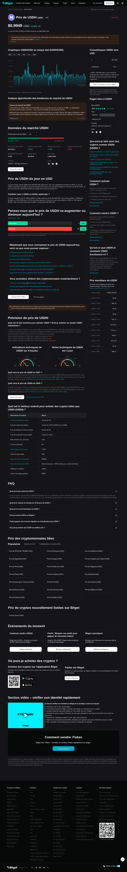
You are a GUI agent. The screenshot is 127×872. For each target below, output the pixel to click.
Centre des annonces (13, 816)
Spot (31, 792)
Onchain (32, 802)
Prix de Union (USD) (16, 615)
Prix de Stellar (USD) (54, 597)
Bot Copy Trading (35, 826)
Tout (34, 54)
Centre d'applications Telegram (40, 853)
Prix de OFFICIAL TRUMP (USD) (21, 551)
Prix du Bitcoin (57, 819)
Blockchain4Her (12, 843)
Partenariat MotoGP (13, 836)
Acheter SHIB (57, 812)
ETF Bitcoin (56, 833)
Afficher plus (94, 273)
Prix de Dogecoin (58, 853)
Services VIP (80, 809)
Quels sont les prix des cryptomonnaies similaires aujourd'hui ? (32, 273)
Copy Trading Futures (37, 822)
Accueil (10, 9)
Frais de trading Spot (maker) (19, 420)
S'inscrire (109, 3)
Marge (32, 812)
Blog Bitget (10, 809)
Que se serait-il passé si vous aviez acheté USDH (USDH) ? (31, 263)
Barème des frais (81, 836)
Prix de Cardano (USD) (55, 574)
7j (14, 54)
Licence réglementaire (106, 806)
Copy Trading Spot (36, 819)
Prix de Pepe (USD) (16, 574)
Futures (32, 796)
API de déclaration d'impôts (84, 839)
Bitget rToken (57, 856)
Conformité (102, 802)
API (31, 833)
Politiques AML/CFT (105, 809)
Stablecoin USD (96, 119)
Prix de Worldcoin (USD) (93, 551)
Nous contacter (11, 796)
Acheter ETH (57, 799)
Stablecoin (95, 115)
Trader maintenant (72, 678)
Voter (83, 223)
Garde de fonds (81, 822)
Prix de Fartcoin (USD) (93, 582)
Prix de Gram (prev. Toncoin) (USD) (21, 582)
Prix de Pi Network (59, 839)
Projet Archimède (81, 819)
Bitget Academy (12, 806)
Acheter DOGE (58, 802)
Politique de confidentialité (107, 812)
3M (24, 54)
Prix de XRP (57, 836)
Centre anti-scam (81, 802)
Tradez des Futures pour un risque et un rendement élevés (104, 163)
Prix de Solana (57, 846)
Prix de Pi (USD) (53, 582)
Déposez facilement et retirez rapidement (104, 152)
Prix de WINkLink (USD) (93, 590)
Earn (31, 816)
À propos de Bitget (13, 792)
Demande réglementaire (107, 799)
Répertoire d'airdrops (36, 860)
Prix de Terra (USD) (16, 566)
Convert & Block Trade (37, 809)
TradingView (34, 846)
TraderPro (33, 839)
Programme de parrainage (84, 833)
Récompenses (80, 829)
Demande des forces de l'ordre (109, 796)
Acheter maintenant (96, 202)
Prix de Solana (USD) (17, 597)
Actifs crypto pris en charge (18, 449)
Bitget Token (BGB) (13, 812)
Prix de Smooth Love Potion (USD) (97, 559)
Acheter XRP (57, 806)
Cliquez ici (38, 39)
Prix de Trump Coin (59, 849)
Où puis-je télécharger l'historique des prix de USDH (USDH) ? (32, 269)
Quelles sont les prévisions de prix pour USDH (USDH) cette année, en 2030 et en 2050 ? (41, 266)
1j (9, 54)
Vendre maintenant (96, 237)
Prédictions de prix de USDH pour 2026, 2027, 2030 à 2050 (45, 379)
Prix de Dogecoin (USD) (93, 566)
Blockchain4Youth (12, 839)
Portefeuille (33, 843)
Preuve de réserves (13, 819)
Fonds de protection (13, 822)
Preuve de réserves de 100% (19, 464)
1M (19, 54)
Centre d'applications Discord (39, 856)
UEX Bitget (10, 826)
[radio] (96, 109)
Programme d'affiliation (83, 812)
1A (29, 54)
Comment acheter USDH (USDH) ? (22, 252)
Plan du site (10, 846)
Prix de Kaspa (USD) (54, 559)
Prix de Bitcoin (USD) (16, 590)
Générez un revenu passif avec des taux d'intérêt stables (104, 168)
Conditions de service (106, 816)
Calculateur (56, 829)
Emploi (9, 802)
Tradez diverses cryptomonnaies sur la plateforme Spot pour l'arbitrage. (35, 290)
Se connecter (97, 3)
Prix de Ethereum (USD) (55, 551)
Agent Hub (33, 836)
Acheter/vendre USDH (18, 297)
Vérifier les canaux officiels (84, 799)
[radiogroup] (100, 109)
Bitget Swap (34, 849)
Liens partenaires (12, 829)
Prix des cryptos (18, 9)
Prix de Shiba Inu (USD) (55, 566)
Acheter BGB (57, 809)
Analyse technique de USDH (35, 397)
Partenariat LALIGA (13, 833)
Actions (32, 806)
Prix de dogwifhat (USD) (17, 559)
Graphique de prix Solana (61, 826)
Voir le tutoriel (94, 205)
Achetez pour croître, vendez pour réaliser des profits (104, 155)
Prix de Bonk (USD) (92, 574)
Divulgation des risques (106, 819)
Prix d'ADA (56, 843)
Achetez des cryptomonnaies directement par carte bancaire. (31, 286)
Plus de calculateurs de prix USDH (104, 84)
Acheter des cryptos (16, 169)
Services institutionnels (83, 816)
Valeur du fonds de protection (19, 459)
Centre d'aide (80, 796)
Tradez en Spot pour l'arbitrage (100, 159)
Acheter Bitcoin (58, 796)
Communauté (11, 799)
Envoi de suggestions (83, 792)
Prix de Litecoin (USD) (55, 590)
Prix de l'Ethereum (59, 822)
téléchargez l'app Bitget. (37, 283)
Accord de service (105, 792)
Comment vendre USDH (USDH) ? (22, 256)
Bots (31, 829)
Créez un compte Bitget (18, 283)
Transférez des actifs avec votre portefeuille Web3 (101, 173)
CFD (31, 799)
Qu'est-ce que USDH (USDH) (20, 259)
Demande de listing (82, 806)
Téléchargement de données (85, 826)
